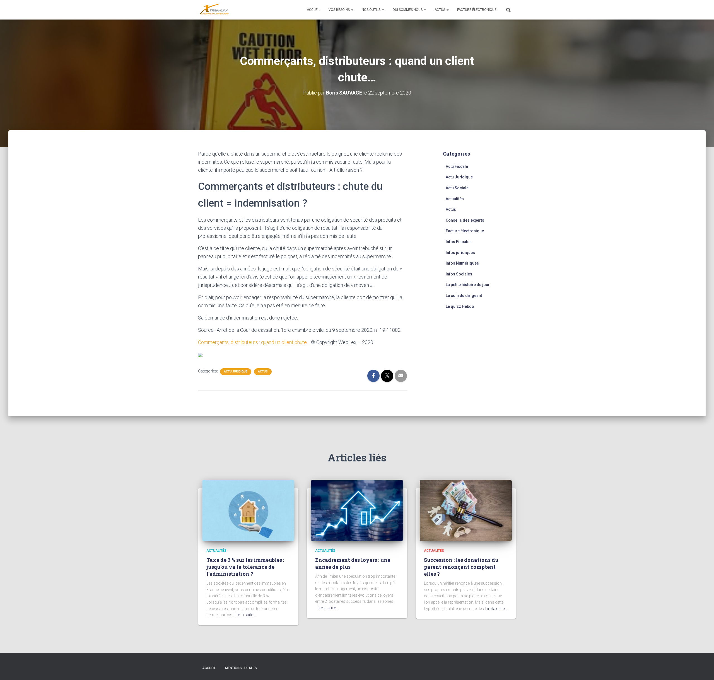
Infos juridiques (460, 252)
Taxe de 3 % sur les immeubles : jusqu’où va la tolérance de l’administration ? (245, 566)
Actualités (455, 199)
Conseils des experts (465, 220)
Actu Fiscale (457, 166)
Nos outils (371, 10)
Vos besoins (340, 10)
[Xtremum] (214, 10)
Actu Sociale (457, 188)
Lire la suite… (244, 615)
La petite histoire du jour (468, 284)
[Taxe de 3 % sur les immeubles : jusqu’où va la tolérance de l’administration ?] (248, 510)
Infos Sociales (459, 274)
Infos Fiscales (459, 241)
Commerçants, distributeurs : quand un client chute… (254, 342)
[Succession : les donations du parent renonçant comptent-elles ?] (466, 510)
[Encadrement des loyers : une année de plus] (357, 510)
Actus (440, 10)
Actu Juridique (235, 371)
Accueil (313, 10)
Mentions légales (241, 668)
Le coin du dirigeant (464, 295)
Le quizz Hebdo (460, 306)
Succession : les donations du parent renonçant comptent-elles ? (461, 566)
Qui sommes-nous (407, 10)
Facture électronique (476, 10)
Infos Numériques (462, 263)
